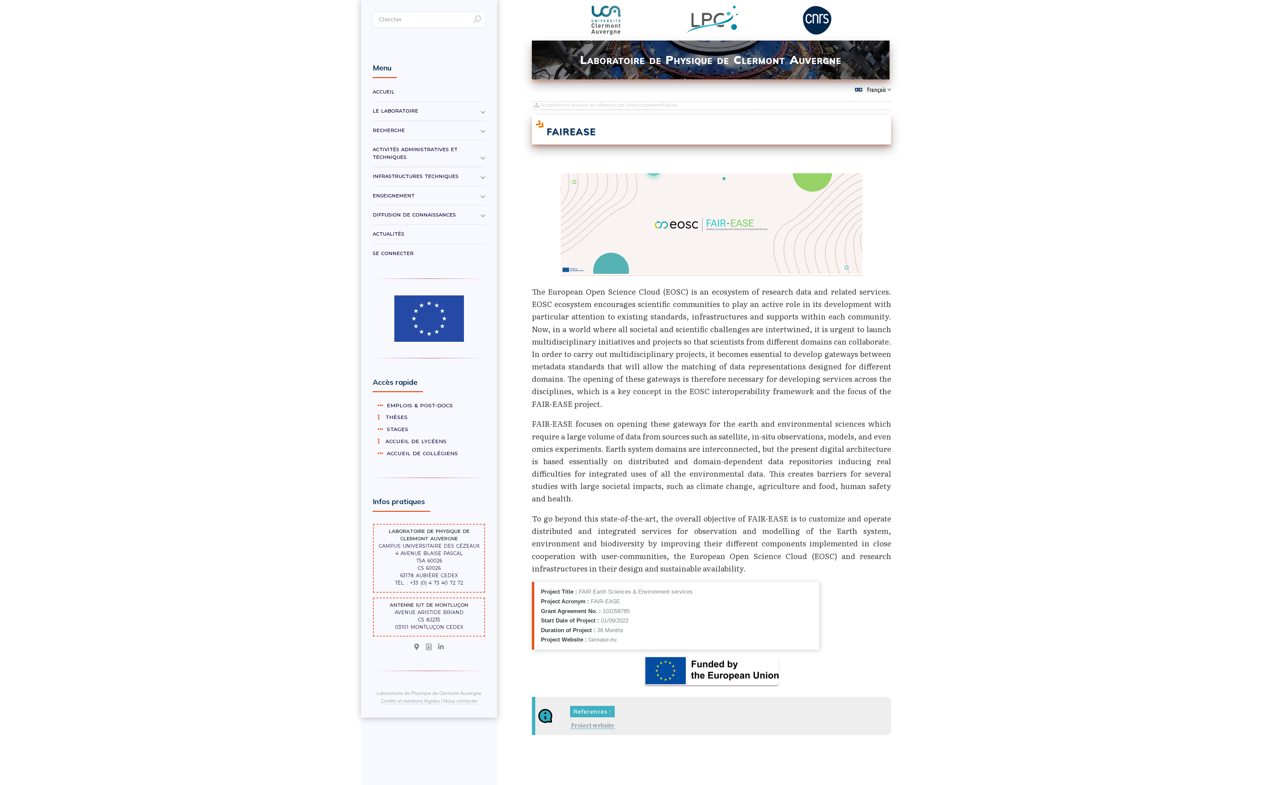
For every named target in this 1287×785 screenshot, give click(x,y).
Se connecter (393, 253)
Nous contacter (461, 701)
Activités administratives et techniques (415, 153)
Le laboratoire (395, 111)
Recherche (389, 130)
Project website (592, 725)
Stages (396, 429)
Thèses (394, 417)
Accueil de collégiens (421, 453)
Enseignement (394, 196)
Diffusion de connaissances (414, 215)
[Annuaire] (429, 647)
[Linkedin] (441, 647)
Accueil (547, 105)
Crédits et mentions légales (410, 701)
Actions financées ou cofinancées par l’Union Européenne (608, 105)
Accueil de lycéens (413, 441)
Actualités (388, 234)
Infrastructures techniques (415, 176)
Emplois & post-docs (419, 405)
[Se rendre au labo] (416, 647)
